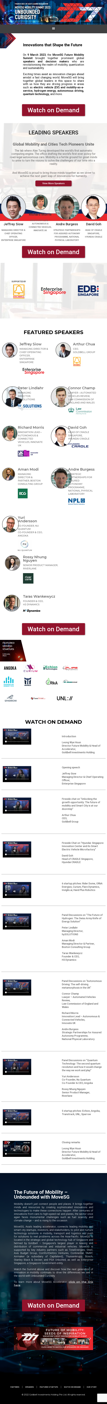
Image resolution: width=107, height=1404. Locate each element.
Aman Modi (28, 469)
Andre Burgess (81, 469)
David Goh (77, 427)
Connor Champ (81, 388)
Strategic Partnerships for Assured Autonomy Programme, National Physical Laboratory (80, 484)
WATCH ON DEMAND (72, 1387)
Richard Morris (31, 427)
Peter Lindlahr (30, 388)
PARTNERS (14, 1387)
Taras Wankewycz (39, 596)
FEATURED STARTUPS (49, 1387)
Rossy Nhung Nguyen (35, 559)
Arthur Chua (84, 344)
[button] (53, 28)
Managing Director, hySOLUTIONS (26, 396)
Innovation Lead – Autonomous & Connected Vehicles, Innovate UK (30, 439)
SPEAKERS (29, 1387)
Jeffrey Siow (31, 344)
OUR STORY (92, 1387)
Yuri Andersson (27, 519)
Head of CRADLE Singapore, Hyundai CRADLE (78, 435)
